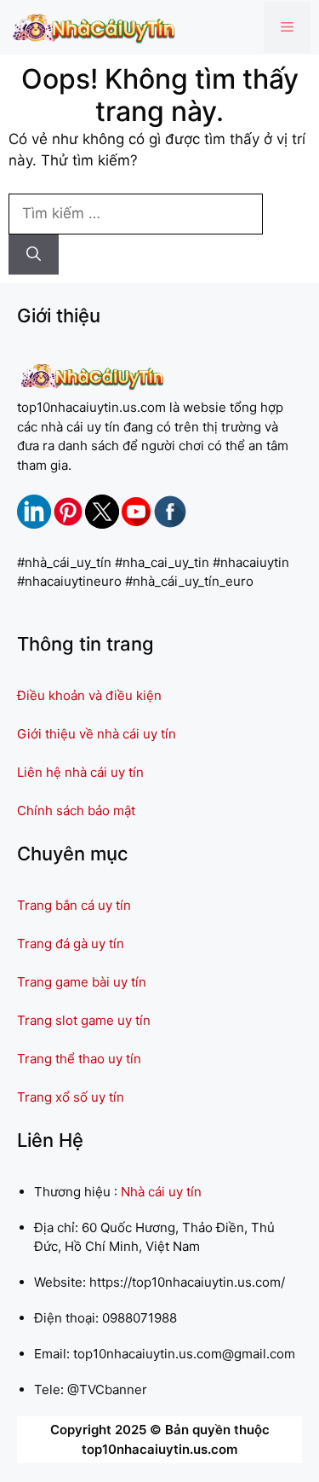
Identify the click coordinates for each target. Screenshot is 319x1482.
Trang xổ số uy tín (70, 1097)
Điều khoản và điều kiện (89, 695)
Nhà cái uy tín (161, 1192)
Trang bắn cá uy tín (74, 905)
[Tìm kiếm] (34, 254)
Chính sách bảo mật (76, 810)
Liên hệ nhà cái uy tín (80, 772)
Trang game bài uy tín (81, 982)
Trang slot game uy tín (84, 1020)
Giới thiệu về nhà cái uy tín (96, 734)
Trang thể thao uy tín (79, 1059)
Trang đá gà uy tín (70, 943)
